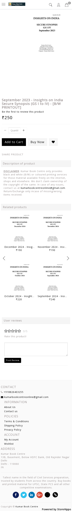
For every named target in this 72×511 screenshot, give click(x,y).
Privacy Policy (12, 429)
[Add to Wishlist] (53, 142)
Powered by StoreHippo (56, 509)
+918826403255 (13, 392)
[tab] (51, 4)
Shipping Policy (13, 425)
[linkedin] (31, 494)
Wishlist (9, 443)
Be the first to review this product (23, 111)
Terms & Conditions (16, 421)
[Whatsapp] (47, 494)
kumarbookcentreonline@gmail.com (43, 187)
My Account (11, 439)
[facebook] (16, 494)
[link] (55, 494)
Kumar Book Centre (27, 506)
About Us (10, 407)
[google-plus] (40, 494)
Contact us (11, 411)
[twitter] (24, 494)
